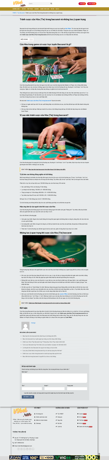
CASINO (36, 9)
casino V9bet (64, 294)
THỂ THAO (30, 9)
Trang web (70, 385)
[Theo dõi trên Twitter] (18, 449)
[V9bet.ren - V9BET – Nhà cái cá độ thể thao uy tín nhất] (19, 3)
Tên (23, 385)
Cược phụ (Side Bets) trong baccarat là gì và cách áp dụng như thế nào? (42, 350)
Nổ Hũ (24, 9)
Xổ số (52, 9)
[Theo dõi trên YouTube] (30, 449)
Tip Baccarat (21, 13)
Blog (57, 9)
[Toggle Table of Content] (30, 39)
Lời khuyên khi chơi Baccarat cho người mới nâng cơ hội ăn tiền (40, 348)
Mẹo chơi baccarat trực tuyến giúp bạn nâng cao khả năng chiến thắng (42, 339)
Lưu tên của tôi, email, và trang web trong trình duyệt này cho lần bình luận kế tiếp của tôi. (49, 393)
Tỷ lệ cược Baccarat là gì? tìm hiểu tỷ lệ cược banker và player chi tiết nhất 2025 (44, 345)
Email (46, 385)
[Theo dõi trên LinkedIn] (27, 449)
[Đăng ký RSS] (24, 449)
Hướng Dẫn (16, 9)
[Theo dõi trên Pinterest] (21, 449)
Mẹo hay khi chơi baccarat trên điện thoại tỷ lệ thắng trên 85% (39, 336)
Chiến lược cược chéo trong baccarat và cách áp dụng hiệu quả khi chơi (42, 353)
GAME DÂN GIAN (44, 9)
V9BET (14, 13)
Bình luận (25, 372)
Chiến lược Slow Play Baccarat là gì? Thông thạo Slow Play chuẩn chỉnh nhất (44, 342)
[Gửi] (51, 3)
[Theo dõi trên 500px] (33, 449)
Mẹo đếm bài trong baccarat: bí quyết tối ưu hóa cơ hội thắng (39, 356)
